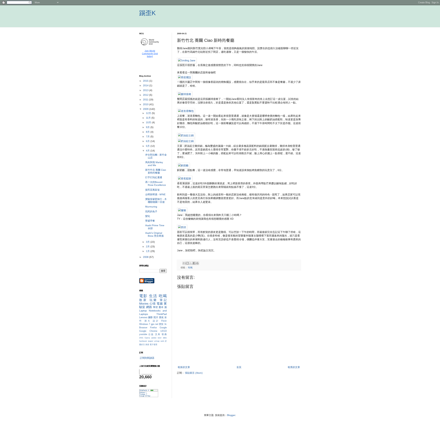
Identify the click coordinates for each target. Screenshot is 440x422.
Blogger (231, 415)
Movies (143, 303)
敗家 (143, 300)
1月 (148, 251)
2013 (146, 90)
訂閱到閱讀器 (147, 358)
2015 (146, 80)
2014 (146, 85)
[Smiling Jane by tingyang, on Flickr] (186, 60)
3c (165, 324)
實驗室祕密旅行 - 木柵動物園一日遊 (156, 200)
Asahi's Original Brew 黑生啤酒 (154, 234)
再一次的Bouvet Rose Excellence (155, 183)
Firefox (153, 327)
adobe (153, 338)
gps (153, 324)
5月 (148, 146)
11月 (148, 117)
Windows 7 (144, 324)
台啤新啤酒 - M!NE (155, 194)
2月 (148, 246)
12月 (149, 113)
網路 (149, 307)
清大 (147, 321)
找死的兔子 (151, 211)
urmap (157, 341)
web (162, 341)
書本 (161, 307)
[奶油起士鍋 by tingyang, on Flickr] (186, 135)
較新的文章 (184, 367)
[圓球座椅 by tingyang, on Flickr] (184, 94)
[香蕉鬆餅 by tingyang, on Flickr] (184, 178)
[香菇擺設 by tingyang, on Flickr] (184, 77)
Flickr (164, 321)
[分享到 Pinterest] (197, 263)
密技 (161, 324)
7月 (148, 136)
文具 (158, 334)
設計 (156, 321)
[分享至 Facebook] (194, 263)
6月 (148, 141)
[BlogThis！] (187, 263)
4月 (148, 150)
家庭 (147, 344)
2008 (146, 257)
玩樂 (154, 300)
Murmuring (151, 206)
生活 (153, 296)
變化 (147, 216)
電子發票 (153, 344)
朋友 (161, 317)
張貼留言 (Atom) (194, 372)
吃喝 (190, 267)
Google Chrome (148, 331)
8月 (148, 131)
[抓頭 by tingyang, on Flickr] (182, 227)
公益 (151, 334)
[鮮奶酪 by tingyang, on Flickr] (183, 165)
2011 (146, 99)
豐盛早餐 (150, 220)
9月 (148, 127)
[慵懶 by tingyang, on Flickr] (182, 210)
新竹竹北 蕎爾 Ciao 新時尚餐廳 (155, 171)
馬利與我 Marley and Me (154, 164)
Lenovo (143, 317)
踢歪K (147, 13)
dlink (165, 338)
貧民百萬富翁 (152, 189)
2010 (146, 104)
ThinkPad (161, 314)
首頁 (238, 367)
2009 (146, 109)
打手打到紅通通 (153, 177)
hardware (143, 341)
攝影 (150, 317)
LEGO (164, 331)
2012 (146, 95)
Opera (147, 338)
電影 (143, 296)
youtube (143, 334)
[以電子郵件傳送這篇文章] (184, 263)
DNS (141, 338)
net (156, 324)
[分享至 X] (190, 263)
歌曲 (164, 334)
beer (160, 338)
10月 (149, 122)
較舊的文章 (294, 367)
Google (163, 327)
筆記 (163, 300)
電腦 (160, 303)
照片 (155, 317)
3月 (148, 241)
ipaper (150, 341)
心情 (153, 303)
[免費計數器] (148, 396)
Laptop (143, 310)
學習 (155, 307)
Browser (143, 327)
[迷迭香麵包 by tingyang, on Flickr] (186, 110)
